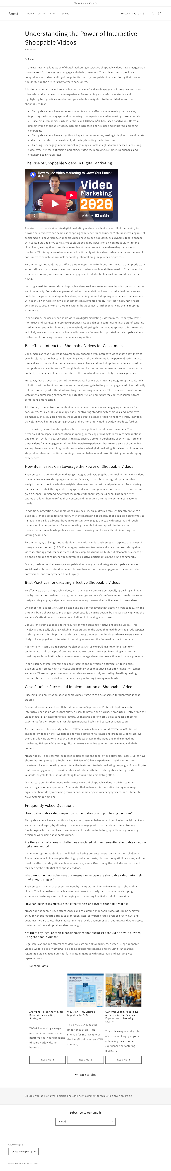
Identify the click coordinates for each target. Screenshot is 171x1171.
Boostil (18, 1163)
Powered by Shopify (30, 1163)
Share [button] (31, 58)
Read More (47, 1059)
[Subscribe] (111, 1122)
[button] (53, 13)
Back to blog (88, 1075)
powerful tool (33, 72)
